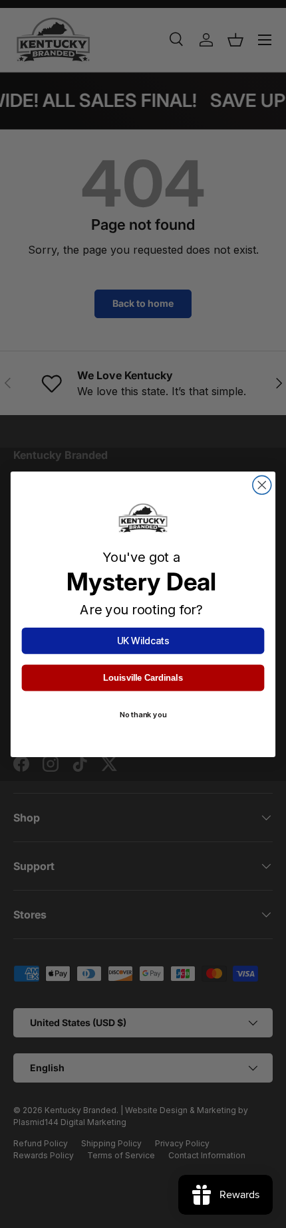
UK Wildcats (143, 640)
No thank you (143, 714)
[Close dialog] (262, 485)
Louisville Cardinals (142, 677)
